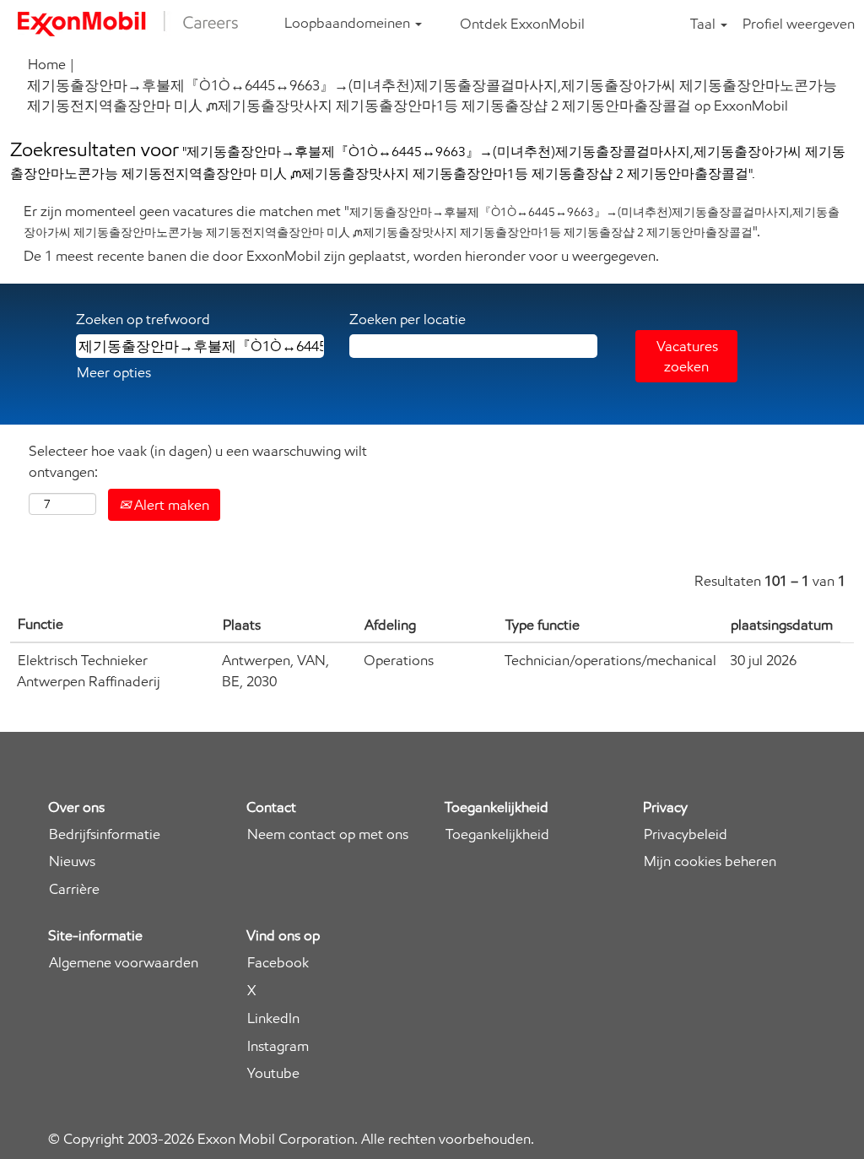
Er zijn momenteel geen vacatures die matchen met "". (432, 221)
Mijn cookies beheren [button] (710, 861)
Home (47, 64)
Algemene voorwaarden (123, 963)
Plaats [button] (242, 624)
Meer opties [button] (114, 372)
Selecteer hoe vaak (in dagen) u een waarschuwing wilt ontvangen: (198, 460)
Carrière (74, 889)
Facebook (278, 963)
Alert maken (170, 504)
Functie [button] (40, 623)
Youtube (273, 1073)
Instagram (278, 1046)
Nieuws (72, 861)
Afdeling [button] (390, 624)
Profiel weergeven (798, 23)
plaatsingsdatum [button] (782, 624)
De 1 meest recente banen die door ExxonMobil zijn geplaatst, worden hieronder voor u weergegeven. (341, 255)
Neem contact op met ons (327, 834)
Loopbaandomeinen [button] (348, 22)
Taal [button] (704, 23)
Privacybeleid (685, 834)
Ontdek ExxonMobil (522, 23)
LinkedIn (273, 1018)
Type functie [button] (542, 624)
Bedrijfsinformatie (104, 834)
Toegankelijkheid (497, 834)
